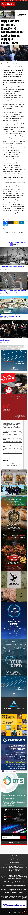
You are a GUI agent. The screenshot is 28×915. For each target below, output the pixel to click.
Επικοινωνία (14, 855)
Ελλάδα (20, 66)
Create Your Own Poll (12, 465)
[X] (11, 222)
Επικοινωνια (24, 0)
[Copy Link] (16, 222)
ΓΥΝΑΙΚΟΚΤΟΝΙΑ (19, 346)
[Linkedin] (21, 222)
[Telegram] (5, 225)
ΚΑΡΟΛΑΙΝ (4, 348)
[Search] (23, 837)
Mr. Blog (15, 66)
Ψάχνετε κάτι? (14, 835)
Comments (12, 463)
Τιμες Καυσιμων (18, 0)
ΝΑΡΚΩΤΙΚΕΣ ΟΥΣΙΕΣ (14, 348)
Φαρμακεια (6, 0)
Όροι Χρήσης (14, 859)
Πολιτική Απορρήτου (14, 862)
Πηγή (4, 216)
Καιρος (11, 0)
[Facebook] (5, 222)
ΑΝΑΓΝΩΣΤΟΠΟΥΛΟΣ (7, 346)
